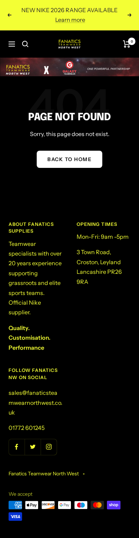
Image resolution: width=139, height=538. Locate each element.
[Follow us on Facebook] (17, 447)
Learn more (70, 19)
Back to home (69, 159)
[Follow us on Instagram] (49, 447)
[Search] (25, 44)
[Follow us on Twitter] (33, 447)
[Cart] (126, 44)
